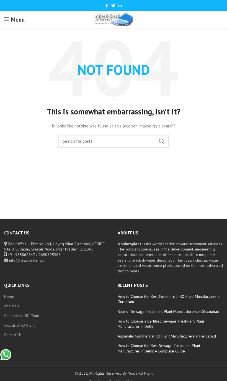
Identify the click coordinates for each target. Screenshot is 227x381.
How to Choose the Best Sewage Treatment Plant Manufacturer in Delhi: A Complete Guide (159, 348)
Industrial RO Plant (19, 325)
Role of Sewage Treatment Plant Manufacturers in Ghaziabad (168, 311)
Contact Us (13, 334)
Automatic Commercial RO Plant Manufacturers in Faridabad (167, 336)
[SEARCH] (161, 141)
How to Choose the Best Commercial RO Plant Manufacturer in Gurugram (169, 299)
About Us (11, 305)
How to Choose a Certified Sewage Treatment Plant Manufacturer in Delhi (161, 324)
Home (9, 296)
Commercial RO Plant (21, 315)
